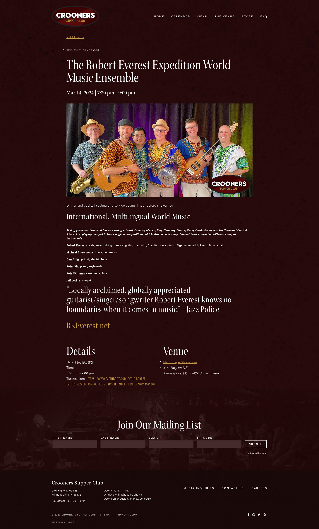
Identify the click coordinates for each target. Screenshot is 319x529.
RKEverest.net (88, 325)
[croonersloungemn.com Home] (75, 16)
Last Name (111, 437)
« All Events (75, 37)
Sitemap (106, 514)
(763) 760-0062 (75, 501)
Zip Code (204, 437)
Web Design (57, 522)
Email (155, 437)
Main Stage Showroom (180, 362)
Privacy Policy (127, 514)
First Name (63, 437)
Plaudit (70, 522)
